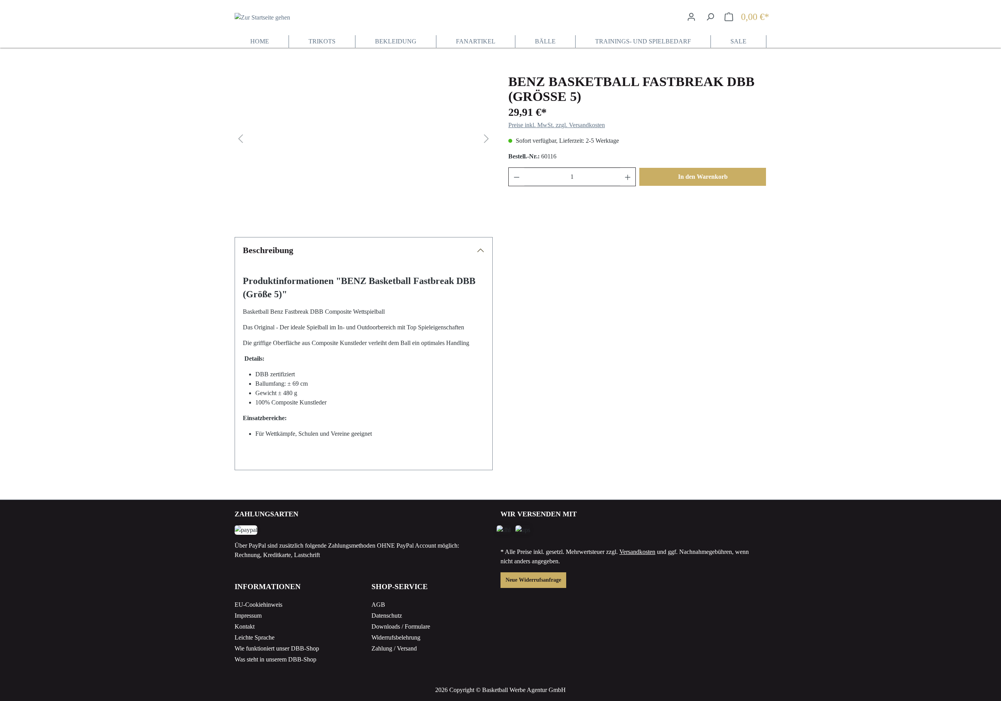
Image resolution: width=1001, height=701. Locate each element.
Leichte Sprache (254, 637)
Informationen (268, 586)
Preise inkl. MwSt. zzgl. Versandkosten (556, 125)
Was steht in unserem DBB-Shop (275, 659)
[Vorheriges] (240, 139)
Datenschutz (386, 615)
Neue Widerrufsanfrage (533, 580)
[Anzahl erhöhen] (628, 177)
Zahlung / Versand (394, 648)
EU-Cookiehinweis (258, 604)
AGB (378, 604)
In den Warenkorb (703, 176)
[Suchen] (710, 17)
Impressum (248, 615)
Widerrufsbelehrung (395, 637)
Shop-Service (399, 586)
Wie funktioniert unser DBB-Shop (277, 648)
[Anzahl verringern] (517, 177)
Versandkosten (637, 551)
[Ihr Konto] (691, 17)
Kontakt (245, 626)
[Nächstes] (486, 139)
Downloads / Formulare (400, 626)
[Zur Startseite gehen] (274, 17)
